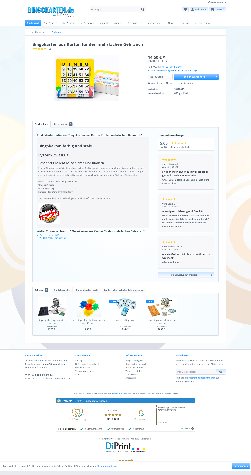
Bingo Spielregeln (134, 360)
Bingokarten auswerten (137, 364)
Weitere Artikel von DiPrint (52, 237)
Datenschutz (132, 374)
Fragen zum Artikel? (49, 235)
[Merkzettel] (185, 9)
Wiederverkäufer (134, 371)
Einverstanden (240, 466)
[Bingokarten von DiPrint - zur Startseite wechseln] (51, 12)
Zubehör (41, 290)
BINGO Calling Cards (125, 320)
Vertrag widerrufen (84, 371)
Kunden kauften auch (87, 290)
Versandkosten (118, 393)
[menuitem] (118, 9)
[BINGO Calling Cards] (125, 307)
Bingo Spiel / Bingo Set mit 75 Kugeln (52, 322)
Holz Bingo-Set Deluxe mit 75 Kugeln (162, 322)
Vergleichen (156, 83)
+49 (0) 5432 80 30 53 (39, 374)
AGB (77, 374)
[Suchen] (143, 9)
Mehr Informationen (107, 466)
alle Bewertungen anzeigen (184, 274)
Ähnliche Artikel (62, 290)
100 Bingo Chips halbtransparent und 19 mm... (89, 322)
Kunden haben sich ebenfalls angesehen (124, 290)
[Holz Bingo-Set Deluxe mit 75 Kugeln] (162, 307)
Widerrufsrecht (82, 367)
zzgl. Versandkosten (171, 67)
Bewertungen (62, 124)
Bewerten (188, 83)
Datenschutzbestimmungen (201, 377)
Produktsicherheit (134, 367)
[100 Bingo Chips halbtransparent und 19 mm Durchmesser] (89, 307)
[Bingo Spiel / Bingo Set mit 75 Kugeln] (52, 307)
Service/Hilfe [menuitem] (217, 2)
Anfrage (79, 360)
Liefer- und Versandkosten (88, 364)
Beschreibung (41, 124)
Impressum (131, 377)
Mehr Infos (186, 428)
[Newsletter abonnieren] (221, 372)
